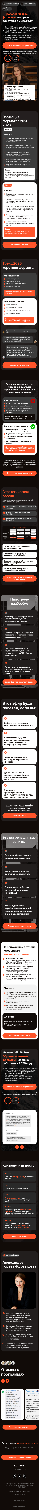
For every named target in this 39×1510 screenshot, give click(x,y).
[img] (19, 1476)
